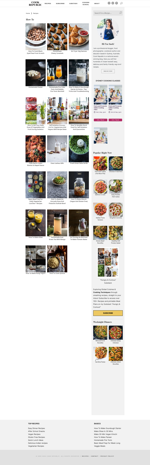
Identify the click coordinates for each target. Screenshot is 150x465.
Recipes (48, 3)
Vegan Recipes (34, 434)
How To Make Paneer (103, 437)
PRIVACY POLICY (107, 456)
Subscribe (60, 3)
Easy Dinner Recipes (36, 428)
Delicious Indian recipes (38, 443)
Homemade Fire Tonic (103, 440)
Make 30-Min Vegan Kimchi (105, 434)
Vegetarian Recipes (36, 446)
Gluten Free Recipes (36, 437)
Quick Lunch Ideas (35, 440)
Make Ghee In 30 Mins (103, 431)
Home (28, 13)
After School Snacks (36, 431)
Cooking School (85, 3)
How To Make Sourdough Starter (107, 428)
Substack (73, 3)
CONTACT (94, 456)
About (97, 3)
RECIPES (85, 456)
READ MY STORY (108, 71)
